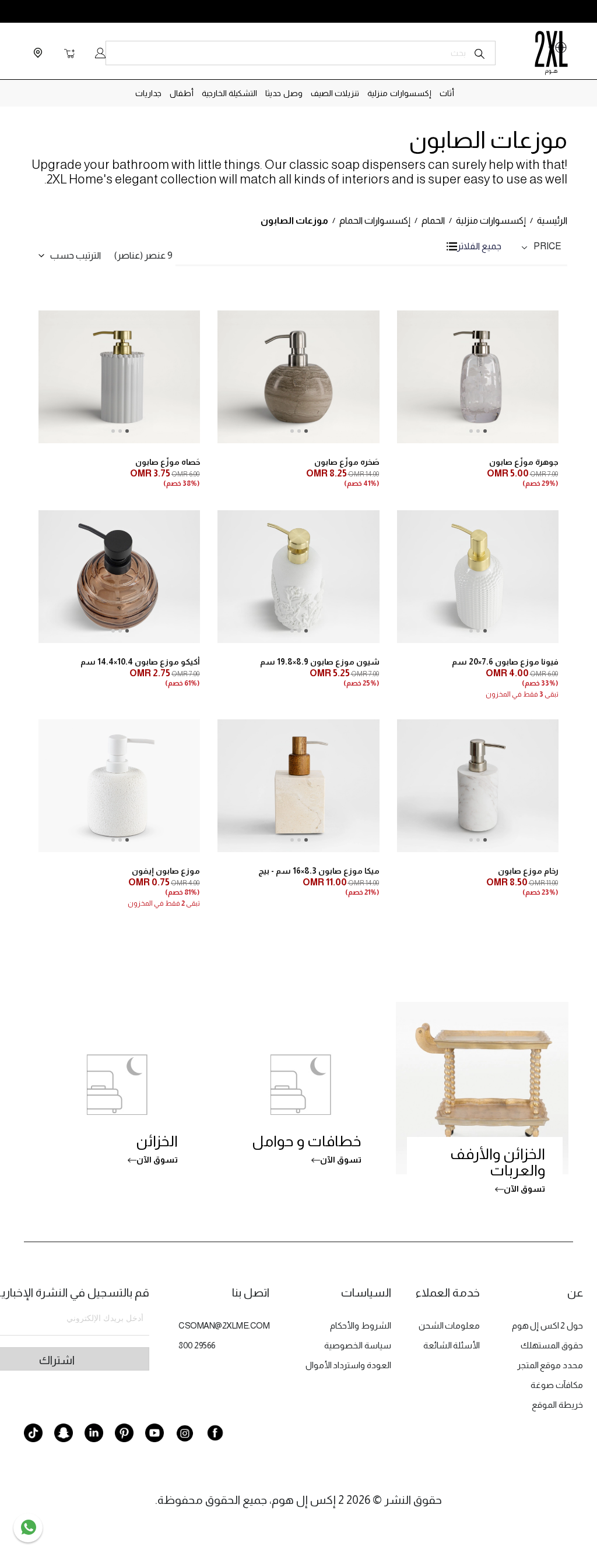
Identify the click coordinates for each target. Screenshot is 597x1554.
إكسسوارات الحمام (374, 220)
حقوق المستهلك (552, 1345)
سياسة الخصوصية (357, 1345)
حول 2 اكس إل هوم (547, 1325)
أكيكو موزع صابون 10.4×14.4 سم (140, 661)
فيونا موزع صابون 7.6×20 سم (505, 661)
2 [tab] (478, 431)
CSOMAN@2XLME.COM (223, 1325)
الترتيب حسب (75, 255)
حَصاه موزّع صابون (167, 462)
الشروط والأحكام (360, 1325)
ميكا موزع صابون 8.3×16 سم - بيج (318, 870)
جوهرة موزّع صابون (523, 462)
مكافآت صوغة (557, 1385)
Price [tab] (547, 246)
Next (459, 396)
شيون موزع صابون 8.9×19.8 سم (319, 661)
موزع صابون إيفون (166, 870)
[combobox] (301, 53)
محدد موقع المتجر (550, 1365)
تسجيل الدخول (100, 53)
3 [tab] (471, 431)
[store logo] (551, 53)
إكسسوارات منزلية (491, 220)
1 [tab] (485, 431)
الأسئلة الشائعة (451, 1345)
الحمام (433, 220)
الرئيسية (552, 220)
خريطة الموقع (557, 1405)
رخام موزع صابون (528, 870)
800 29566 (197, 1345)
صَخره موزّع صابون (346, 462)
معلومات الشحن (449, 1325)
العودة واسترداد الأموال (348, 1365)
